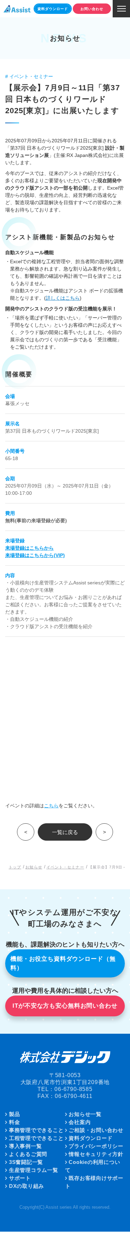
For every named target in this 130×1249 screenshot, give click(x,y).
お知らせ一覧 (85, 1114)
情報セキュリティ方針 (96, 1154)
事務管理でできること (36, 1130)
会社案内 (79, 1122)
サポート (20, 1178)
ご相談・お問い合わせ (96, 1130)
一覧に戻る (65, 832)
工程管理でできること (36, 1138)
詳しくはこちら (63, 298)
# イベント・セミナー (29, 76)
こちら (51, 805)
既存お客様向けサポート (94, 1182)
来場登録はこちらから (29, 548)
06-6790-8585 (73, 1089)
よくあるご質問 (28, 1154)
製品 (14, 1114)
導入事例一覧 (25, 1146)
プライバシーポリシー (96, 1146)
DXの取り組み (26, 1186)
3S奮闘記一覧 (26, 1162)
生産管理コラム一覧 (33, 1170)
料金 (14, 1122)
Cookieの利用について (92, 1166)
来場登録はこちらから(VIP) (35, 555)
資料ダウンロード (90, 1138)
